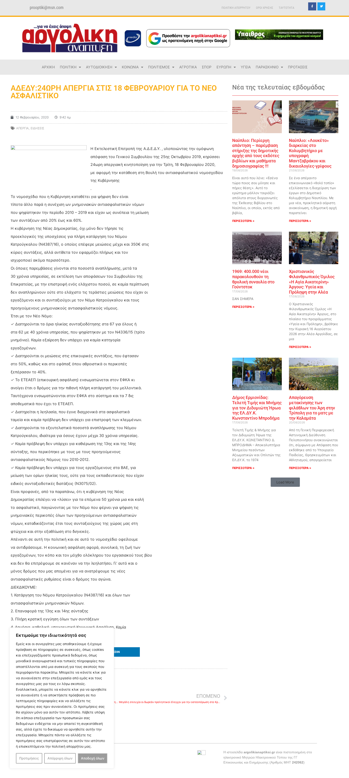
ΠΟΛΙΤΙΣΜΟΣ (159, 67)
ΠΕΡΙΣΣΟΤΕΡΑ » (243, 221)
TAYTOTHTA (286, 7)
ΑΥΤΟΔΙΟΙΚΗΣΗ (99, 67)
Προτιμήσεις (29, 758)
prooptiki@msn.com (47, 7)
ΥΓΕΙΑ (246, 67)
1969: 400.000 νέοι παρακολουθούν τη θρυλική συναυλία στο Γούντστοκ (253, 279)
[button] (119, 652)
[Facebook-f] (312, 6)
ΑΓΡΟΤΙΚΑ (188, 67)
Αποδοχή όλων (92, 758)
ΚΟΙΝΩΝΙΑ (130, 67)
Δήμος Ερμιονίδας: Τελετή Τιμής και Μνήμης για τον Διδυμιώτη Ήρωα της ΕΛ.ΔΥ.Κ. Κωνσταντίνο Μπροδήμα (257, 407)
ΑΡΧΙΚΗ (48, 67)
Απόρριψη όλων (59, 758)
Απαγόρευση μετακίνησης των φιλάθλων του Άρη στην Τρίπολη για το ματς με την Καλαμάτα (312, 407)
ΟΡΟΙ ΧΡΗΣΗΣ (264, 7)
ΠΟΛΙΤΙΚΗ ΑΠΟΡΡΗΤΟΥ (236, 7)
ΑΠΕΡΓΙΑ (22, 128)
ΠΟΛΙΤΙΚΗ (68, 67)
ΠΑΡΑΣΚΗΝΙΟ (267, 67)
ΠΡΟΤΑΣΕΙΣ (297, 67)
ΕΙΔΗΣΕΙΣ (37, 128)
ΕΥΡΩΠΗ (224, 67)
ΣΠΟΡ (207, 67)
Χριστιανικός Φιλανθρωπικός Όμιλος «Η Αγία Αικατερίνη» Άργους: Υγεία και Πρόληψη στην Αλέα (312, 281)
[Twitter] (321, 6)
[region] (61, 698)
